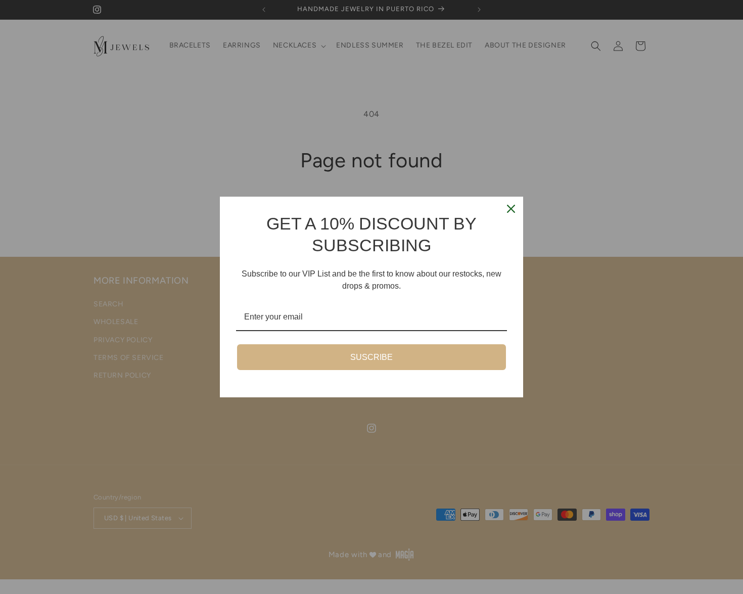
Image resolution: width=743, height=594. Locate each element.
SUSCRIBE (371, 357)
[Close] (511, 209)
